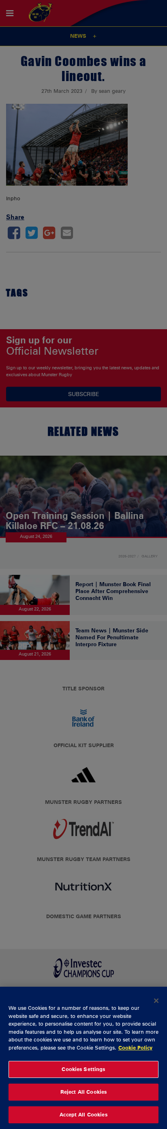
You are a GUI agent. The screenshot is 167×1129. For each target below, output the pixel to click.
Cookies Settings (83, 1069)
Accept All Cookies (83, 1114)
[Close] (156, 1000)
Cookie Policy (135, 1047)
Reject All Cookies (83, 1091)
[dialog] (83, 1058)
